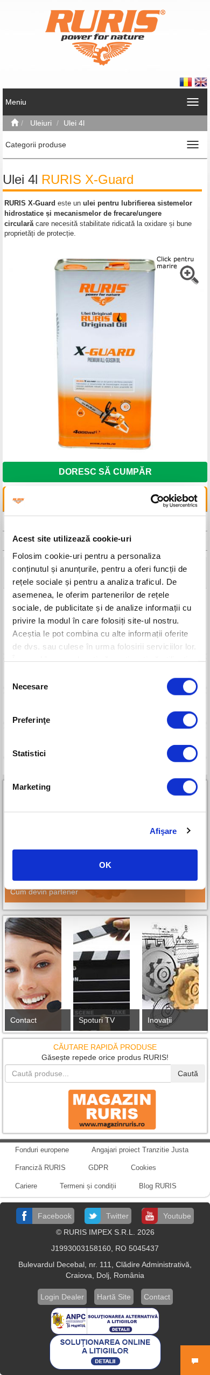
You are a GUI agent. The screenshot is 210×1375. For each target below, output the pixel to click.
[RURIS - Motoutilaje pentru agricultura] (105, 37)
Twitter (117, 1216)
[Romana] (186, 81)
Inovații (160, 1020)
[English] (200, 81)
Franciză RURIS (40, 1168)
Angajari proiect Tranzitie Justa (140, 1150)
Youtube (177, 1216)
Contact (23, 1020)
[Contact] (36, 977)
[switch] (182, 720)
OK (105, 865)
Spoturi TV (97, 1020)
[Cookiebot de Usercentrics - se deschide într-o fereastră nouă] (151, 501)
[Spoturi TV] (104, 977)
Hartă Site (114, 1296)
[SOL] (105, 1351)
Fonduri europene (42, 1150)
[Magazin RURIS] (105, 1109)
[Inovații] (173, 977)
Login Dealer (62, 1296)
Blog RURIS (158, 1186)
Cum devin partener (44, 891)
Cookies (143, 1168)
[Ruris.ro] (14, 123)
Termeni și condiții (88, 1186)
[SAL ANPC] (105, 1320)
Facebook (55, 1216)
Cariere (26, 1186)
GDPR (98, 1168)
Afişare (163, 830)
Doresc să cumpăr (105, 471)
